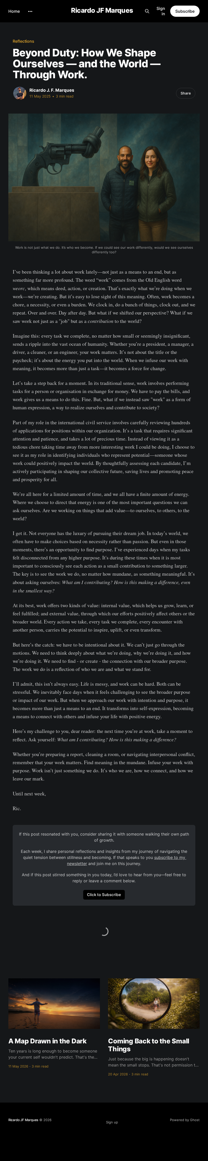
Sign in (161, 11)
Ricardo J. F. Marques (51, 90)
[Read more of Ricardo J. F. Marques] (20, 93)
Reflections (23, 41)
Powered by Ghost (185, 1120)
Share (186, 93)
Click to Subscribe (104, 894)
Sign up (112, 1122)
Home (14, 11)
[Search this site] (147, 11)
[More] (30, 11)
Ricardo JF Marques (102, 10)
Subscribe (185, 11)
